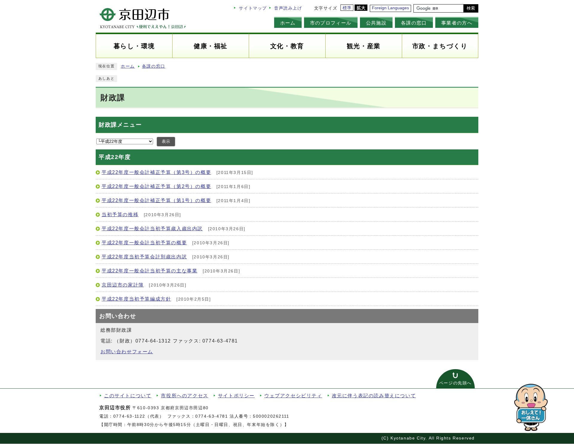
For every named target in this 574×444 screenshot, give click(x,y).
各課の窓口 (414, 22)
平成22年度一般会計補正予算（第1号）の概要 (156, 200)
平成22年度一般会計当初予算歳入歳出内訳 (152, 228)
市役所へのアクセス (184, 395)
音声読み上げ (288, 8)
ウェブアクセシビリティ (293, 395)
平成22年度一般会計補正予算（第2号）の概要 (156, 186)
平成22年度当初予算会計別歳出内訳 (144, 256)
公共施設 (376, 22)
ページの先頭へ (455, 383)
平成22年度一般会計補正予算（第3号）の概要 (156, 172)
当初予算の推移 (120, 214)
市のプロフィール (331, 22)
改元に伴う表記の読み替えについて (374, 395)
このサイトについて (127, 395)
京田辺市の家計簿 (123, 284)
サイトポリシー (236, 395)
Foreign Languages (390, 8)
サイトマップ (253, 8)
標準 (347, 8)
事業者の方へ (456, 22)
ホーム (288, 22)
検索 (471, 8)
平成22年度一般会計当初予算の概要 (144, 242)
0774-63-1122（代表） (138, 416)
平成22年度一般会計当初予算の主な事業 (149, 270)
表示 (166, 141)
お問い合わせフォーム (126, 351)
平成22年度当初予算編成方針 (136, 298)
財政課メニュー (120, 125)
